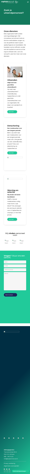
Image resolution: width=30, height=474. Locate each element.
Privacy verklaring (9, 463)
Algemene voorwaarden (11, 466)
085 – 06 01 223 (8, 456)
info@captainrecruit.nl (11, 459)
